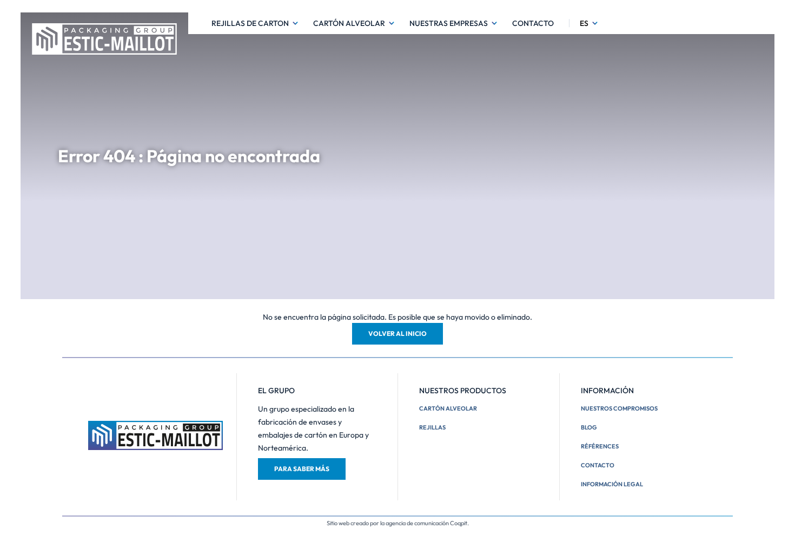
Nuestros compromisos (619, 408)
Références (600, 446)
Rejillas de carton (250, 23)
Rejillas (432, 427)
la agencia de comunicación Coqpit (423, 523)
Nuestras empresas (448, 23)
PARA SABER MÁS (301, 469)
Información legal (612, 484)
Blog (589, 427)
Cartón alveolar (349, 23)
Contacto (533, 23)
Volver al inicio (397, 333)
